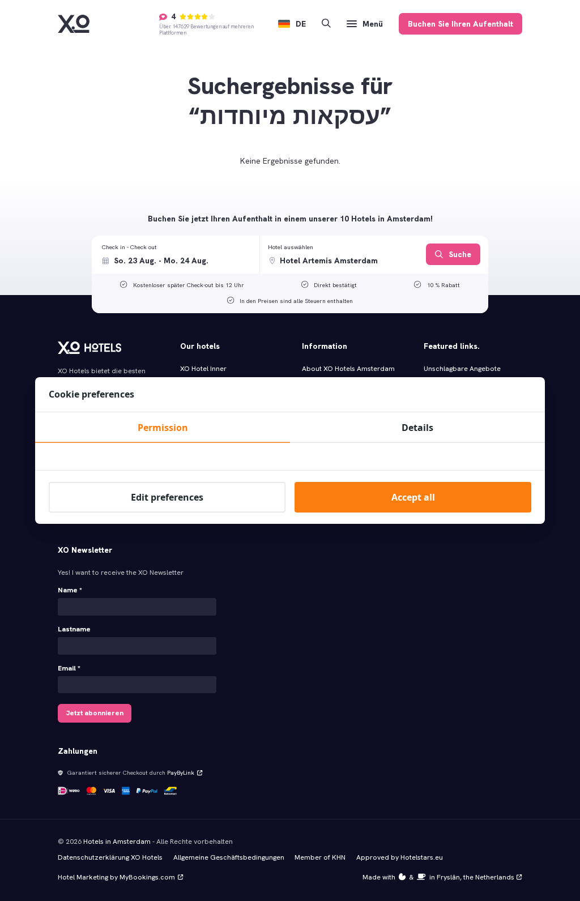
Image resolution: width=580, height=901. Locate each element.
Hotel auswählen (290, 247)
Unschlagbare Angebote (462, 368)
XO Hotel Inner (203, 368)
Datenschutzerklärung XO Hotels (110, 857)
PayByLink (180, 772)
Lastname (74, 629)
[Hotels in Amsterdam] (73, 24)
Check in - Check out (129, 247)
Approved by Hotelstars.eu (399, 857)
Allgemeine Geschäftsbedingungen (228, 857)
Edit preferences (167, 497)
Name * (70, 590)
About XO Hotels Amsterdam (348, 368)
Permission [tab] (163, 427)
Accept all (413, 497)
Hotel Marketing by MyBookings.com (116, 877)
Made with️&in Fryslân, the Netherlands (438, 877)
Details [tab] (417, 427)
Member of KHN (320, 857)
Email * (69, 668)
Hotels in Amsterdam (117, 841)
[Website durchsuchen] (326, 24)
